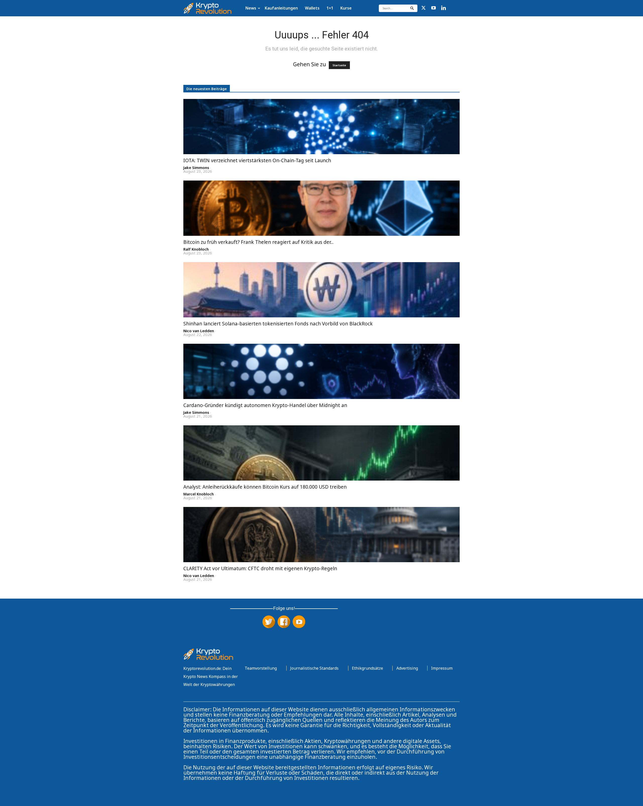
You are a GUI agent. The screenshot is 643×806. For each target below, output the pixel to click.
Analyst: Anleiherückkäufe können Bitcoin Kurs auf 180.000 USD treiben (265, 487)
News (250, 8)
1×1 (330, 8)
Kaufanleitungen (281, 8)
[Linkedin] (443, 8)
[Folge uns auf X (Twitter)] (268, 622)
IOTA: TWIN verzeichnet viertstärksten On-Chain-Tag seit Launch (257, 160)
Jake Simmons (196, 167)
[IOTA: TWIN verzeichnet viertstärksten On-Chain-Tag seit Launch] (321, 126)
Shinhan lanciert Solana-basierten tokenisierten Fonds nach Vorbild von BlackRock (278, 323)
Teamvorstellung (261, 668)
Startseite (339, 65)
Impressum (442, 668)
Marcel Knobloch (198, 494)
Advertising (407, 668)
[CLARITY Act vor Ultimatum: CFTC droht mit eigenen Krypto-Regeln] (321, 534)
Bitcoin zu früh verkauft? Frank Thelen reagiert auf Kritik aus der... (258, 242)
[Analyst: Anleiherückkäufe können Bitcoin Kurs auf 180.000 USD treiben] (321, 453)
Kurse (346, 8)
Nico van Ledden (198, 331)
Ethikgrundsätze (367, 668)
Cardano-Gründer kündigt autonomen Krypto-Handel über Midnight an (265, 405)
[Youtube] (433, 8)
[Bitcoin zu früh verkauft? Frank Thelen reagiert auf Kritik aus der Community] (321, 208)
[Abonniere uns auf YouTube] (299, 622)
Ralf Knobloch (196, 249)
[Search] (412, 8)
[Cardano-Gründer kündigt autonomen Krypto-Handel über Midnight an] (321, 371)
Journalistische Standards (314, 668)
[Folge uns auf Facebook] (284, 622)
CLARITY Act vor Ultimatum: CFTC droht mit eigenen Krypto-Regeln (260, 568)
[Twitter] (423, 8)
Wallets (312, 8)
